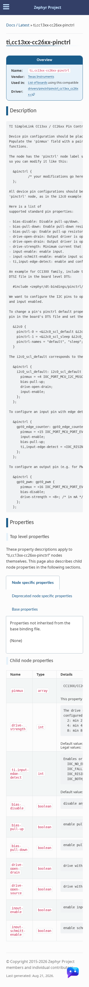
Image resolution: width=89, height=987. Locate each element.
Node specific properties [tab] (33, 583)
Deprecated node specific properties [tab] (42, 596)
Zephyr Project (47, 7)
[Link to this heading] (73, 43)
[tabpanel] (44, 634)
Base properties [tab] (25, 609)
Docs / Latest (17, 25)
